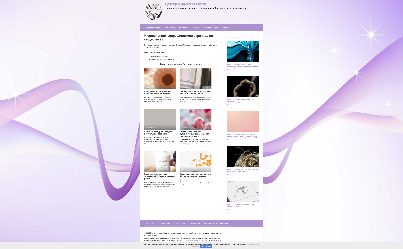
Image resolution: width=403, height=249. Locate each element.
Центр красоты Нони (185, 4)
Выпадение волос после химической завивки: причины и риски (160, 176)
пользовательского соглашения (196, 241)
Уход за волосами (211, 27)
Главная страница (153, 27)
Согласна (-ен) (206, 246)
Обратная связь (163, 223)
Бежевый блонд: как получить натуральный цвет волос (159, 133)
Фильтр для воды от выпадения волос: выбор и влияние (195, 92)
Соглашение (195, 223)
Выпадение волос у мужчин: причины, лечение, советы (158, 92)
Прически (196, 27)
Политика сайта (180, 223)
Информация (170, 27)
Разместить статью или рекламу (217, 223)
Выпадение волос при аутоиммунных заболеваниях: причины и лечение (194, 134)
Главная (149, 223)
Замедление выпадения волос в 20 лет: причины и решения (195, 175)
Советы (225, 27)
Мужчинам (183, 27)
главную (163, 59)
